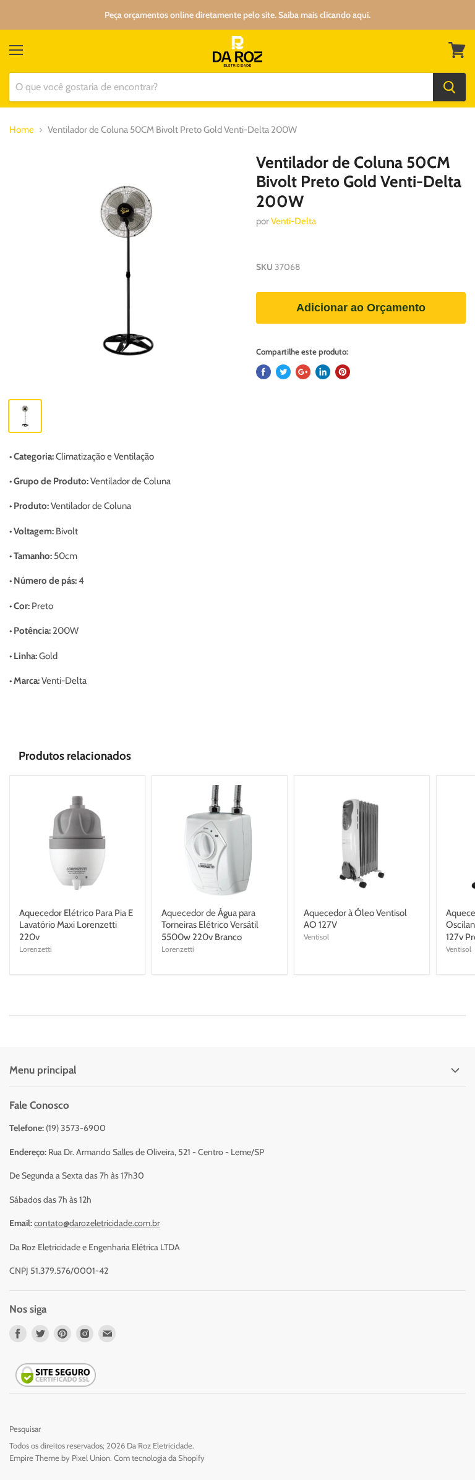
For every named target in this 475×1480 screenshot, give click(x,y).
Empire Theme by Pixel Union (59, 1458)
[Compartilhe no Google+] (303, 371)
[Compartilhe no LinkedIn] (322, 371)
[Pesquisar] (449, 87)
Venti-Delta (293, 221)
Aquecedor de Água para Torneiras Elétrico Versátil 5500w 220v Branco (210, 925)
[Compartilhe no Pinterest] (342, 371)
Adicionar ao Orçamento (361, 307)
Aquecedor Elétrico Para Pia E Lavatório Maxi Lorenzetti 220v (76, 925)
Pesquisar (25, 1429)
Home (21, 130)
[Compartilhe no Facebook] (263, 371)
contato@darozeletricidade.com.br (97, 1223)
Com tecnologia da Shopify (159, 1458)
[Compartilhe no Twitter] (283, 371)
